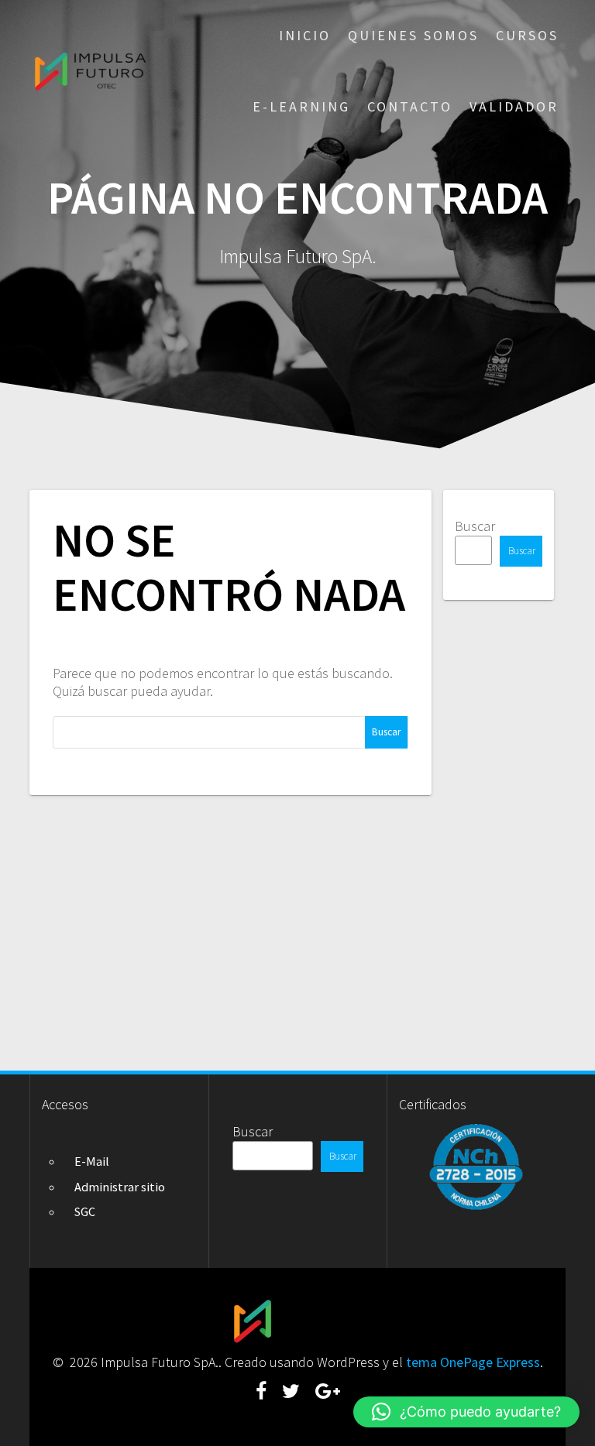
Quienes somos (413, 35)
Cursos (527, 35)
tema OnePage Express (473, 1362)
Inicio (305, 35)
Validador (514, 106)
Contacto (409, 106)
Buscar (475, 526)
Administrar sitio (119, 1186)
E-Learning (301, 106)
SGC (84, 1211)
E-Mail (91, 1161)
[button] (466, 1411)
